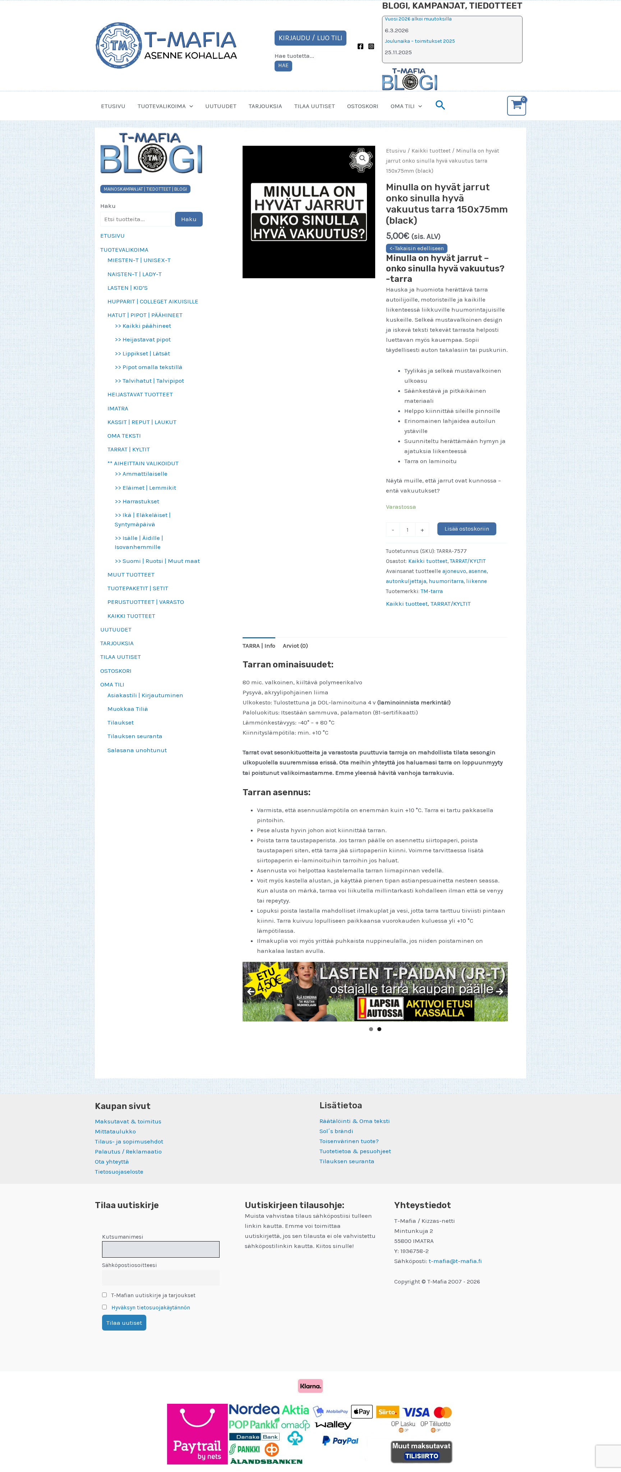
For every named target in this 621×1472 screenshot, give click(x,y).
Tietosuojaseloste (119, 1171)
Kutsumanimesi (122, 1237)
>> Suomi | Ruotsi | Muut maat (157, 560)
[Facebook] (360, 46)
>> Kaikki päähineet (143, 325)
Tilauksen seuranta (134, 736)
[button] (189, 106)
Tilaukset (120, 722)
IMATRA (117, 408)
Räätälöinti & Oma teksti (354, 1120)
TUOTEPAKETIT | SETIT (137, 588)
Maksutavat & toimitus (128, 1121)
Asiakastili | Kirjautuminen (145, 695)
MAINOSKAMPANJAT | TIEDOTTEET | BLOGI (145, 189)
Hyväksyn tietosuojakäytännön (150, 1307)
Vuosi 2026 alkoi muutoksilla (418, 19)
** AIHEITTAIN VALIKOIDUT (143, 463)
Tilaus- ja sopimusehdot (129, 1141)
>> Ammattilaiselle (141, 473)
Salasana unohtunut (137, 750)
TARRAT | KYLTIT (128, 449)
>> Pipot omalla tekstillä (149, 367)
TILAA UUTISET (314, 106)
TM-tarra (432, 591)
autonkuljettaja (406, 581)
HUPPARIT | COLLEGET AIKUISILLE (152, 301)
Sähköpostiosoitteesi (129, 1265)
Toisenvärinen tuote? (349, 1141)
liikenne (476, 581)
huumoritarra (446, 581)
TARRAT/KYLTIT (468, 561)
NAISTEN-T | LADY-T (134, 274)
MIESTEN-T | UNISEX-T (139, 260)
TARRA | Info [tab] (259, 645)
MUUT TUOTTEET (131, 574)
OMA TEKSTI (124, 435)
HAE (283, 65)
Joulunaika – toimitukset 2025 (420, 41)
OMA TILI (403, 106)
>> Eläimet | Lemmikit (145, 487)
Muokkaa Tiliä (127, 708)
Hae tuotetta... (294, 55)
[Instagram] (371, 46)
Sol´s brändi (336, 1131)
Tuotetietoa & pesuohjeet (355, 1151)
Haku (108, 205)
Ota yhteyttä (112, 1161)
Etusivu (396, 151)
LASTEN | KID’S (127, 287)
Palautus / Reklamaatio (128, 1151)
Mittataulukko (115, 1131)
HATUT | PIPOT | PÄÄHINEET (145, 314)
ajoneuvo (454, 571)
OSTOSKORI (362, 106)
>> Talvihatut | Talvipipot (149, 380)
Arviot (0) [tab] (295, 645)
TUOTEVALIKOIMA (162, 106)
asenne (478, 571)
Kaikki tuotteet (431, 151)
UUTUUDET (220, 106)
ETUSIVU (113, 106)
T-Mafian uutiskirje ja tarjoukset (153, 1295)
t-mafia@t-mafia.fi (455, 1260)
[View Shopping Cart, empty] (516, 106)
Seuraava (499, 991)
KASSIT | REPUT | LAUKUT (141, 421)
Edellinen (251, 991)
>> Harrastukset (137, 501)
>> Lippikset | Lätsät (142, 353)
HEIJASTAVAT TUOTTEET (140, 394)
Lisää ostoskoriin (467, 528)
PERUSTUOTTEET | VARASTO (145, 601)
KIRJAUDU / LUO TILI (310, 38)
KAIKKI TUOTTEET (131, 615)
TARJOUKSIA (265, 106)
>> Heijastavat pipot (143, 339)
